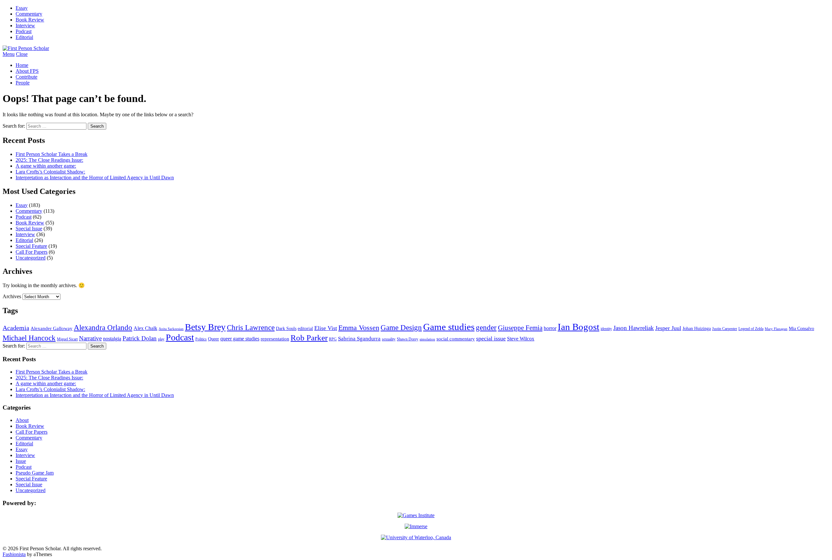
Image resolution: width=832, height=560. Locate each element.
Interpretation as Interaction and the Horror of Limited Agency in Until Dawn (95, 177)
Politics (201, 339)
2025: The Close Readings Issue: (49, 160)
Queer (213, 339)
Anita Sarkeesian (171, 329)
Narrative (90, 338)
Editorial (24, 37)
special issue (491, 338)
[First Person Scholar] (26, 48)
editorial (305, 328)
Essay (22, 8)
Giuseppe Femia (520, 327)
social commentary (455, 338)
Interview (25, 25)
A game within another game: (46, 166)
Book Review (30, 19)
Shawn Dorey (407, 339)
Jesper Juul (668, 328)
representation (275, 338)
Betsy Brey (205, 327)
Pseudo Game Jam (35, 473)
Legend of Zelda (750, 328)
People (23, 82)
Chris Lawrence (251, 327)
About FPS (27, 71)
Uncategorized (31, 258)
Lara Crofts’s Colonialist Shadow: (50, 171)
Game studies (448, 327)
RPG (333, 339)
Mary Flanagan (776, 329)
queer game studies (239, 338)
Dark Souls (286, 328)
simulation (427, 339)
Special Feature (31, 246)
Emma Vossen (358, 328)
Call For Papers (31, 252)
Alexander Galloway (51, 328)
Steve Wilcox (520, 338)
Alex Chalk (145, 328)
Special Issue (29, 228)
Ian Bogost (578, 327)
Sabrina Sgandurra (359, 339)
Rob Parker (309, 337)
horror (550, 328)
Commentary (29, 14)
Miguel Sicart (67, 339)
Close (22, 54)
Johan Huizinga (696, 328)
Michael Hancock (29, 338)
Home (22, 65)
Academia (16, 327)
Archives (12, 296)
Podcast (24, 31)
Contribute (26, 77)
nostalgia (112, 338)
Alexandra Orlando (103, 327)
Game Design (401, 327)
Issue (21, 461)
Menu (9, 54)
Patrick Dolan (140, 338)
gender (486, 327)
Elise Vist (325, 328)
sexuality (389, 339)
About (22, 420)
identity (606, 328)
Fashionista (14, 554)
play (161, 339)
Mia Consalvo (801, 328)
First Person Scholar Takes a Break (51, 154)
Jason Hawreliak (633, 328)
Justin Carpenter (724, 328)
